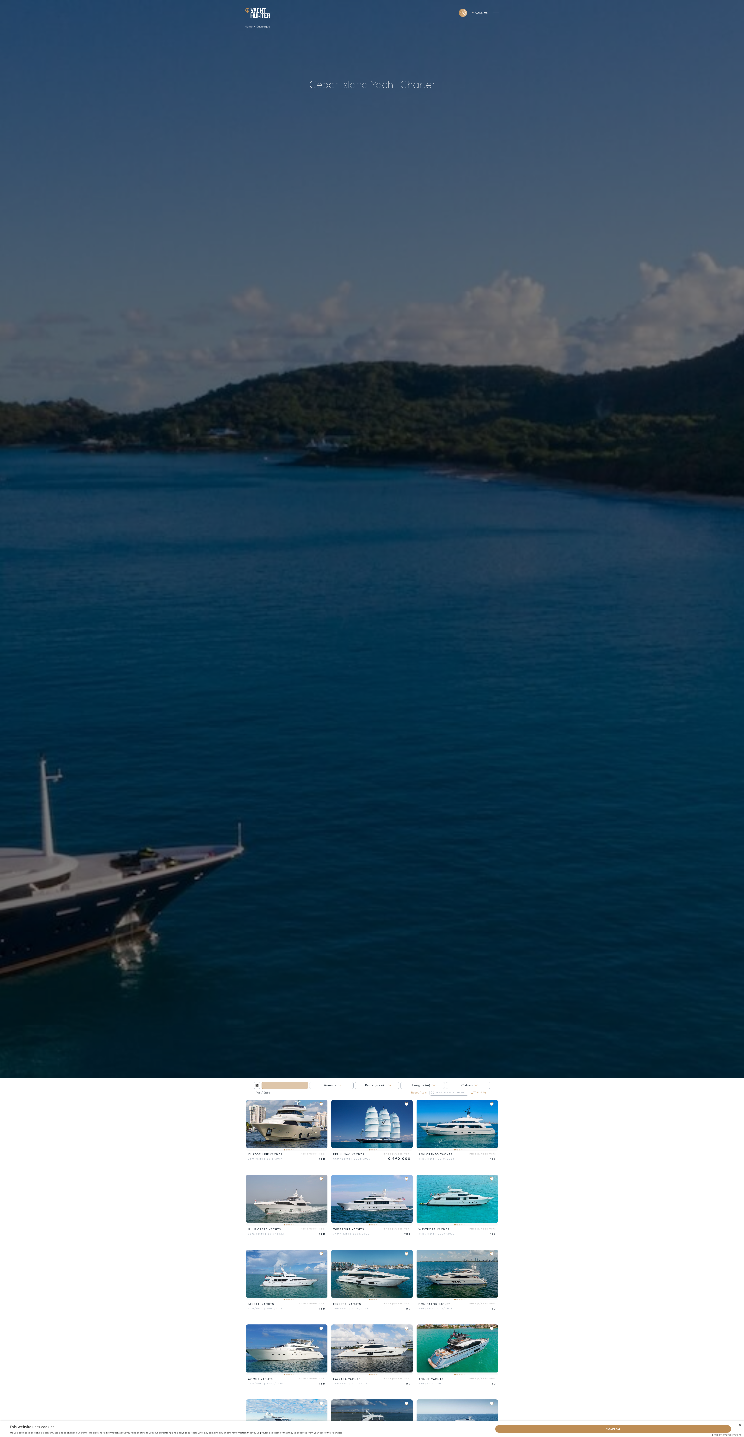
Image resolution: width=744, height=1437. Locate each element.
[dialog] (372, 1429)
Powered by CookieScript (726, 1435)
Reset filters (419, 1092)
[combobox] (285, 1085)
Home (249, 26)
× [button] (739, 1425)
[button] (252, 1125)
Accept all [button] (613, 1428)
